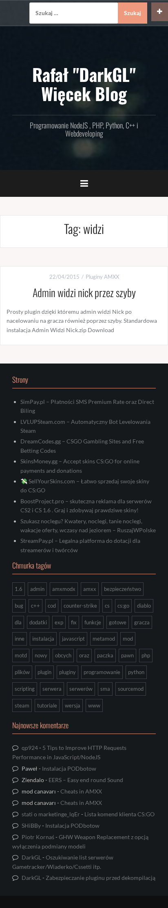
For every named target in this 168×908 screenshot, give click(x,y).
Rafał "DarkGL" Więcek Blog (84, 84)
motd (21, 655)
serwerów (81, 688)
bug (19, 605)
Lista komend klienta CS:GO (119, 814)
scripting (25, 688)
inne (19, 638)
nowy (41, 655)
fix (74, 622)
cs (107, 605)
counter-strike (80, 605)
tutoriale (47, 705)
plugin (44, 672)
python (136, 672)
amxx (89, 589)
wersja (72, 705)
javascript (73, 638)
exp (59, 622)
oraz (84, 655)
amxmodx (63, 589)
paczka (105, 655)
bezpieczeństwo (122, 589)
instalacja (43, 638)
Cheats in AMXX (81, 791)
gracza (142, 622)
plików (22, 672)
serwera (52, 688)
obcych (63, 655)
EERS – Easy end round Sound (86, 779)
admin (37, 589)
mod (128, 638)
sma (105, 688)
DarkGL (31, 857)
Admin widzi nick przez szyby (84, 292)
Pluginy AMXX (102, 276)
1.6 (18, 589)
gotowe (117, 622)
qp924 (30, 747)
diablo (144, 605)
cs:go (123, 605)
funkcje (92, 622)
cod (52, 605)
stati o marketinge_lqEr (51, 814)
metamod (104, 638)
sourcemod (131, 688)
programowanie (102, 672)
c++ (35, 605)
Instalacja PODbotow (69, 768)
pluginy (67, 672)
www (94, 705)
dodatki (38, 622)
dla (18, 622)
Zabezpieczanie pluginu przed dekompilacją (100, 877)
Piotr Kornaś (38, 836)
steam (22, 705)
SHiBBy (31, 825)
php (145, 655)
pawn (127, 655)
